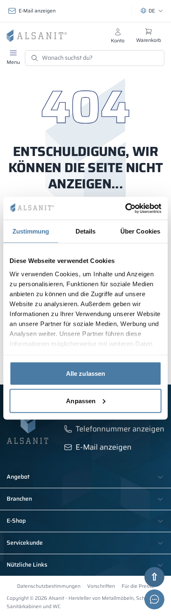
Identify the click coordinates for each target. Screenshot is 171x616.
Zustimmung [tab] (30, 231)
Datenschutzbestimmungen (49, 586)
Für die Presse (138, 586)
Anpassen (80, 400)
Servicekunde (25, 543)
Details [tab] (86, 231)
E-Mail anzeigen (37, 11)
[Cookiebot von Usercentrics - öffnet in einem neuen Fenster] (125, 208)
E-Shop (16, 521)
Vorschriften (101, 586)
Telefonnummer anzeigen (120, 429)
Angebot (18, 477)
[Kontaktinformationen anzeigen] (154, 599)
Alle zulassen (85, 373)
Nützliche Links (27, 565)
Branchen (19, 499)
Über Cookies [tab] (140, 231)
